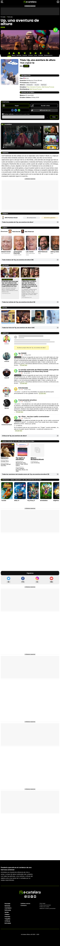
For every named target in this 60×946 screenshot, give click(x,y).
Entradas (8, 923)
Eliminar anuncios (30, 6)
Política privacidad (45, 905)
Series (7, 912)
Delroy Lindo (55, 252)
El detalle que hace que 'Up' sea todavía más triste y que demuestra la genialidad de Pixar (10, 283)
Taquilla (7, 919)
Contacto (24, 905)
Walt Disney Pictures (48, 87)
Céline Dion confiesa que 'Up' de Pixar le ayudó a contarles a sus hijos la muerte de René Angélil (29, 284)
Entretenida (23, 388)
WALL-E (16, 500)
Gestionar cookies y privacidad (47, 908)
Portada (3, 17)
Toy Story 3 (31, 500)
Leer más (24, 365)
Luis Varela (29, 252)
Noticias (7, 906)
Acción (37, 85)
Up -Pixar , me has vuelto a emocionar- (34, 416)
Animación (29, 85)
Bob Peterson (29, 231)
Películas (10, 17)
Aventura (43, 85)
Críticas (7, 921)
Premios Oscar (13, 218)
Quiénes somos (25, 903)
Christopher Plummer (18, 252)
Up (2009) (22, 353)
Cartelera (8, 908)
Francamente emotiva (27, 400)
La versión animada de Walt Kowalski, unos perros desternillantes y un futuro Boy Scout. (38, 370)
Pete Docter (16, 231)
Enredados (44, 500)
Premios (7, 917)
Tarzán (3, 500)
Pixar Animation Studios (34, 87)
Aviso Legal (42, 903)
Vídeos (7, 914)
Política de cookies (44, 907)
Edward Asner (6, 252)
